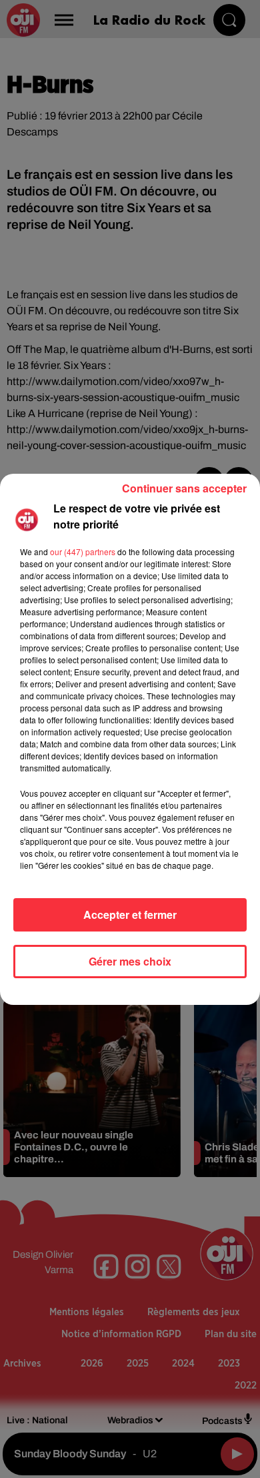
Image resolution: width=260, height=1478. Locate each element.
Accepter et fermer (130, 914)
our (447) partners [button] (82, 551)
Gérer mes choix (130, 961)
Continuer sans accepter (184, 488)
